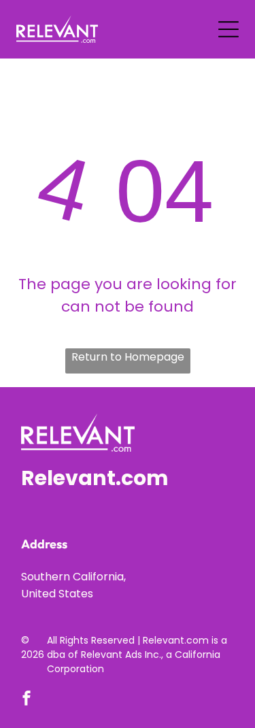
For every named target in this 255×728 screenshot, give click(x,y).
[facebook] (26, 699)
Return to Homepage (127, 357)
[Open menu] (228, 29)
